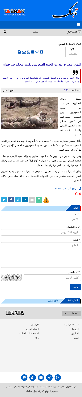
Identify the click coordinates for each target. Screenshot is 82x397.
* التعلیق (76, 240)
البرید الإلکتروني (73, 227)
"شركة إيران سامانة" (34, 391)
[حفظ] (28, 52)
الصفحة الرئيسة (71, 324)
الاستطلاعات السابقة (29, 333)
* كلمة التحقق (74, 272)
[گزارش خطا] (46, 200)
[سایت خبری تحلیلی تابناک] (16, 8)
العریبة (75, 313)
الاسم (77, 214)
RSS (37, 337)
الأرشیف (35, 324)
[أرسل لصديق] (24, 52)
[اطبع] (19, 52)
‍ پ (37, 51)
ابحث (76, 337)
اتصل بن (75, 333)
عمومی (62, 44)
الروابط (75, 329)
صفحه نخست (74, 44)
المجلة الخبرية (32, 329)
